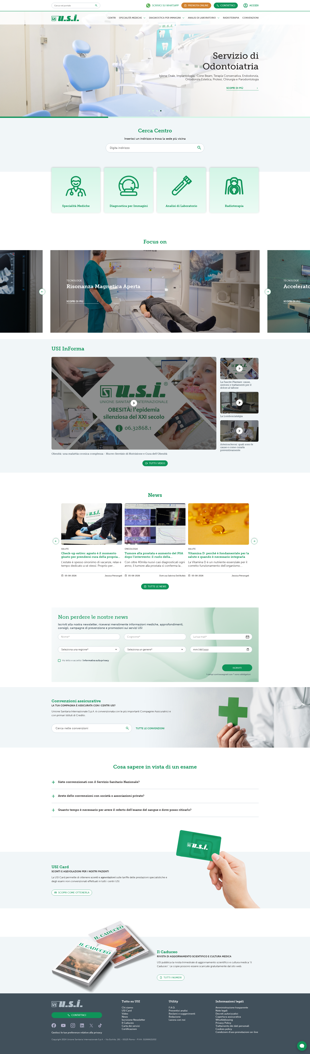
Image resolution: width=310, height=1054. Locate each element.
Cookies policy (224, 1029)
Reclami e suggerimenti (182, 1013)
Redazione (175, 1016)
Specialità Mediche (130, 18)
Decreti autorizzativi (227, 1013)
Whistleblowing (224, 1019)
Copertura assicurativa (228, 1016)
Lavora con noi (177, 1019)
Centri (112, 18)
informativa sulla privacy (96, 660)
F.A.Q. (172, 1007)
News (125, 1016)
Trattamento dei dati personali (232, 1025)
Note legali (221, 1010)
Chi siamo (127, 1007)
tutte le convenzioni (150, 728)
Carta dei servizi (131, 1025)
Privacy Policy (223, 1022)
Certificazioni (129, 1029)
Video (125, 1013)
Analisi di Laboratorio (202, 18)
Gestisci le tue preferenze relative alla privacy (77, 1032)
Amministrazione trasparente (232, 1007)
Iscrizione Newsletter (133, 1019)
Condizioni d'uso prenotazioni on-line (237, 1032)
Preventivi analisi (178, 1010)
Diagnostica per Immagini (165, 18)
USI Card (127, 1010)
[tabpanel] (155, 64)
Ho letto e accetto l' (85, 660)
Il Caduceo (128, 1022)
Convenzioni (250, 18)
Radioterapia (231, 18)
